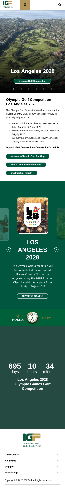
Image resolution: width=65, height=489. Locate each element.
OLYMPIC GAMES (32, 296)
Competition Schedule (47, 147)
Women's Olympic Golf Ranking (28, 156)
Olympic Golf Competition (32, 81)
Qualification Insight (21, 173)
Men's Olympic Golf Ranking (26, 164)
